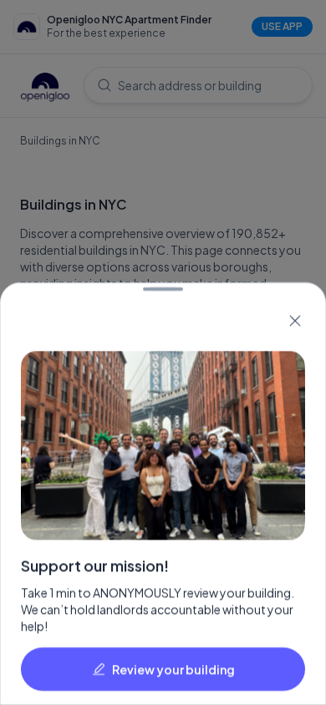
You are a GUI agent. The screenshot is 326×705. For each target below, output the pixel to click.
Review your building (173, 669)
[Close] (295, 320)
